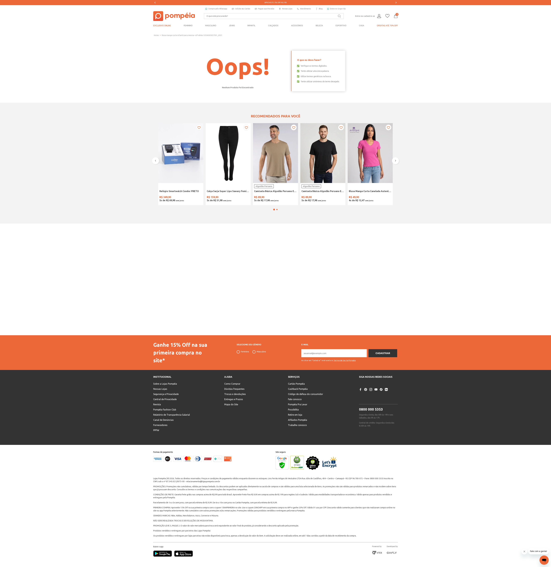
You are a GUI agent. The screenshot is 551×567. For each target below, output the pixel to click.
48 (247, 197)
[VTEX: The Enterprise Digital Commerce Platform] (377, 553)
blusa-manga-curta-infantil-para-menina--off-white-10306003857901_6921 (192, 35)
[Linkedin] (386, 389)
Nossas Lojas (287, 9)
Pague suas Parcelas (266, 9)
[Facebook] (360, 389)
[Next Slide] (396, 2)
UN (162, 197)
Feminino (245, 351)
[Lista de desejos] (387, 16)
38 (210, 197)
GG (279, 197)
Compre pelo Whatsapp (217, 9)
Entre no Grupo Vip (338, 9)
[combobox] (274, 16)
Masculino (261, 351)
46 (239, 197)
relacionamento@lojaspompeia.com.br (203, 481)
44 (232, 197)
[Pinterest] (365, 389)
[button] (274, 217)
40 (217, 197)
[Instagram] (370, 389)
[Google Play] (163, 553)
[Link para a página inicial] (156, 35)
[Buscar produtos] (339, 16)
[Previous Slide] (155, 2)
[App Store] (183, 553)
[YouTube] (376, 389)
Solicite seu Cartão (242, 9)
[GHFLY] (392, 553)
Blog (321, 9)
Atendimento (305, 9)
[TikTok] (381, 389)
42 (225, 197)
